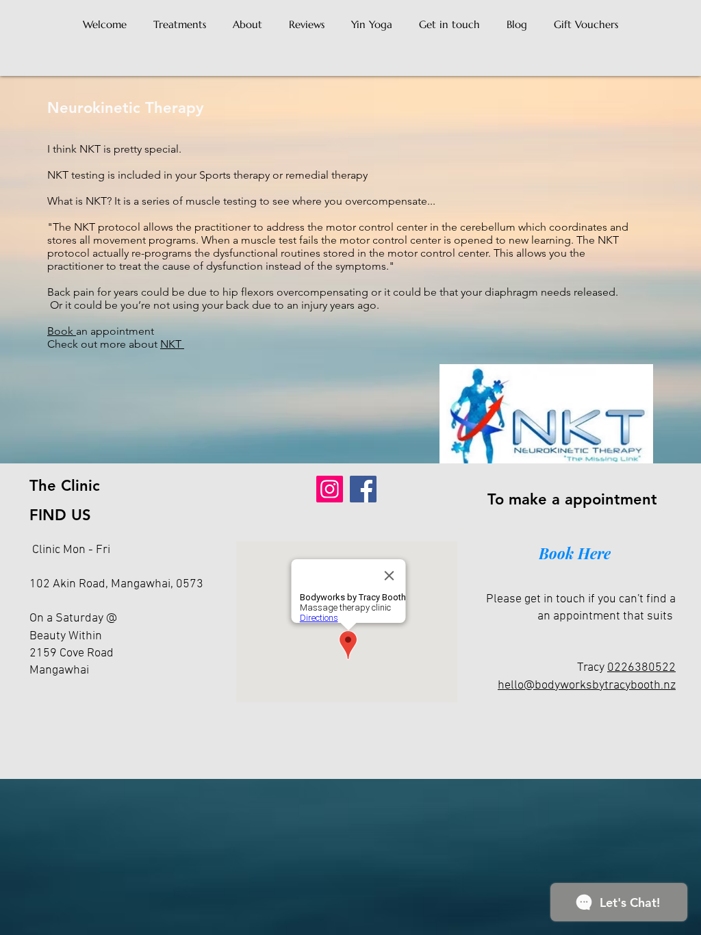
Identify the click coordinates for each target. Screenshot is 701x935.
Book (61, 330)
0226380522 (641, 668)
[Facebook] (363, 489)
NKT (172, 343)
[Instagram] (329, 489)
